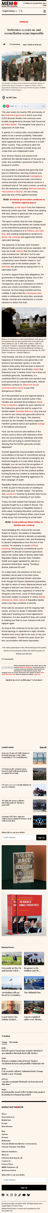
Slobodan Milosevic (24, 411)
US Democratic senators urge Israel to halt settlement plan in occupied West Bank (14, 771)
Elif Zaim (13, 97)
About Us (5, 1155)
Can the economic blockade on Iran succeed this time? (22, 1083)
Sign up (41, 838)
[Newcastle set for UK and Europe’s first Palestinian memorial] (12, 958)
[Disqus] (24, 712)
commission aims (34, 293)
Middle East (6, 1120)
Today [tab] (4, 1042)
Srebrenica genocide (14, 115)
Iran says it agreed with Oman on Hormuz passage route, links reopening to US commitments (15, 755)
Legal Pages (6, 1206)
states (36, 369)
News (4, 1048)
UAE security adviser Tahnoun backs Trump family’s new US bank (22, 1072)
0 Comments (15, 44)
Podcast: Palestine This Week (13, 1147)
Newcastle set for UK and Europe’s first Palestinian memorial (12, 969)
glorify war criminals (11, 237)
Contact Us (6, 1161)
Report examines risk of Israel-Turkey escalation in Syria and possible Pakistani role (23, 1062)
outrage (41, 424)
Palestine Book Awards (11, 1158)
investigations (35, 176)
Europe (4, 1123)
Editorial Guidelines (9, 1152)
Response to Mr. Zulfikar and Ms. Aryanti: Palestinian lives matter (33, 969)
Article (5, 1079)
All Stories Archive (9, 1170)
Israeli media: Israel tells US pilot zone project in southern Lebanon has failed (23, 1093)
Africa (4, 1114)
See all (43, 747)
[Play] (4, 106)
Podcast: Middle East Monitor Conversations (19, 1144)
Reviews (5, 1137)
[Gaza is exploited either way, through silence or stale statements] (34, 1007)
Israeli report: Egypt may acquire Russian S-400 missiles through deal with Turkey (22, 1051)
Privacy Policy (7, 1164)
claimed (19, 251)
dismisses (6, 266)
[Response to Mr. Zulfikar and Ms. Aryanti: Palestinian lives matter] (34, 958)
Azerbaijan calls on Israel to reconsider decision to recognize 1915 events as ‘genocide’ (12, 994)
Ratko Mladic (11, 124)
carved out (11, 494)
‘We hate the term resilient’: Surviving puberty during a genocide (13, 803)
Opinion (24, 22)
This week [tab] (13, 1042)
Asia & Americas (8, 1117)
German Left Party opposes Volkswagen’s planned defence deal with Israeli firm (16, 818)
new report (22, 207)
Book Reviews (7, 1126)
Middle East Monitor (26, 667)
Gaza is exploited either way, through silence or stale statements (33, 1018)
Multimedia (6, 1141)
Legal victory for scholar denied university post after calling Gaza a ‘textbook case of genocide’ (11, 1018)
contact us (36, 674)
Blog (3, 1131)
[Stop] (7, 106)
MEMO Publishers (9, 1167)
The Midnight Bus (32, 992)
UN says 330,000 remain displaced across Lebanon (16, 786)
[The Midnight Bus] (34, 983)
